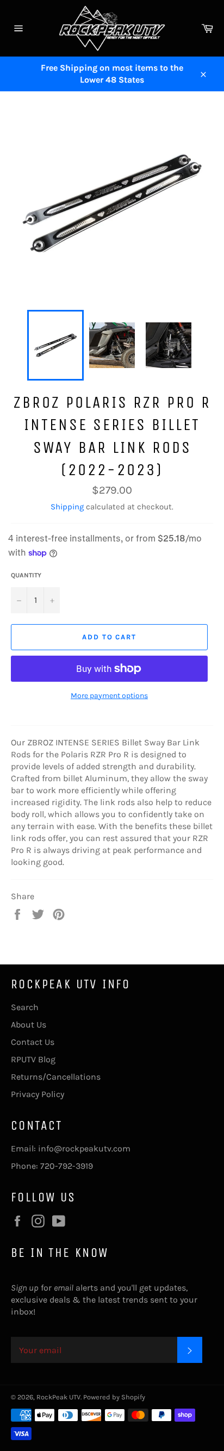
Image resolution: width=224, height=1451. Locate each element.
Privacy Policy (37, 1094)
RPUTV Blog (33, 1059)
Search (25, 1007)
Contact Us (32, 1042)
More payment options (109, 695)
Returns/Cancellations (56, 1077)
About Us (28, 1024)
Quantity (26, 575)
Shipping (67, 507)
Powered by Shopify (114, 1397)
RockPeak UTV (58, 1397)
